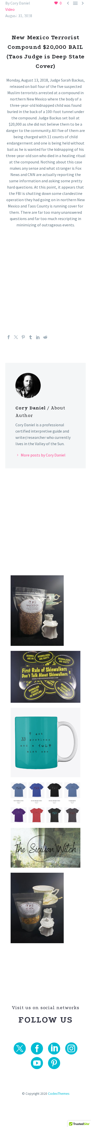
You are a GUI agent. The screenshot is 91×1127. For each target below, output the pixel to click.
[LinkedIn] (38, 337)
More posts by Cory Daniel (43, 454)
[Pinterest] (23, 337)
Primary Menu (81, 16)
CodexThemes (58, 1093)
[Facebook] (9, 337)
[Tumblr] (31, 337)
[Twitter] (16, 337)
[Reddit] (45, 337)
